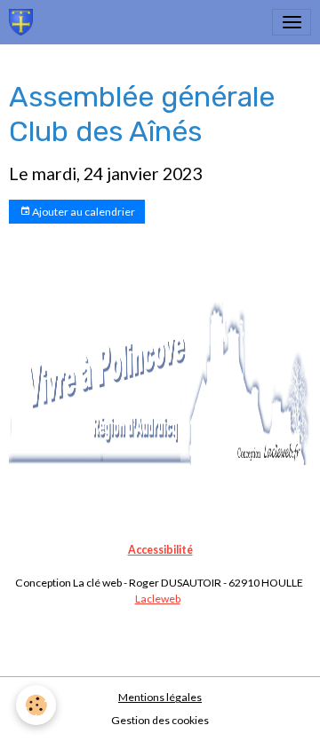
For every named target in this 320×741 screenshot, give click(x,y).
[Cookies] (36, 705)
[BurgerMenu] (291, 22)
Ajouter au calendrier (82, 211)
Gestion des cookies (160, 720)
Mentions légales (160, 697)
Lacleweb (157, 598)
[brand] (24, 22)
